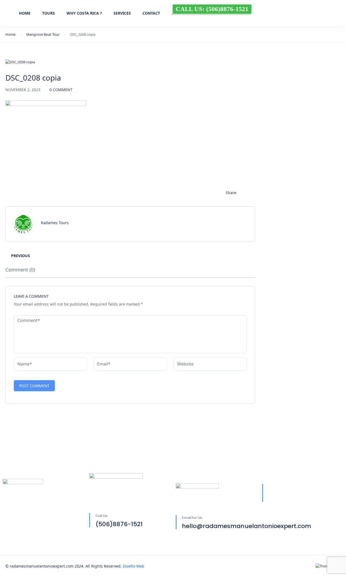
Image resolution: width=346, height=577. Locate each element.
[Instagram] (298, 493)
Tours (48, 13)
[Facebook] (284, 493)
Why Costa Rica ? (84, 13)
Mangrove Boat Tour (42, 34)
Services (122, 13)
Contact (151, 13)
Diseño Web (133, 566)
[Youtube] (328, 493)
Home (25, 13)
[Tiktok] (313, 493)
